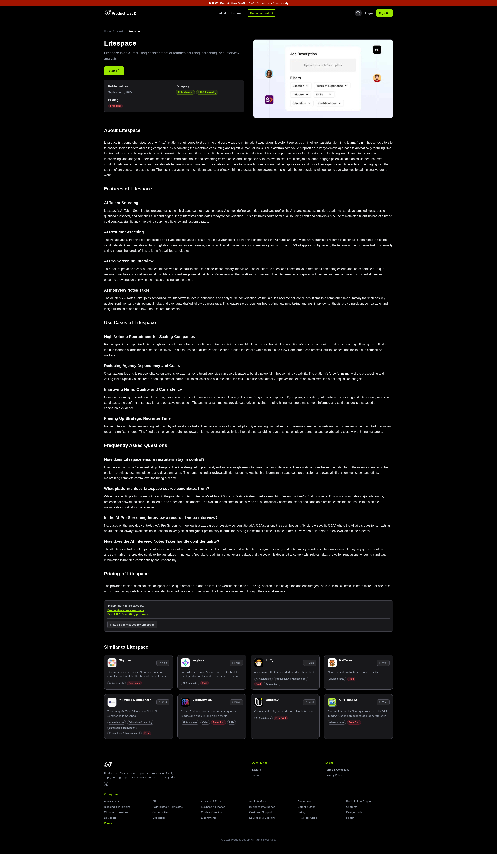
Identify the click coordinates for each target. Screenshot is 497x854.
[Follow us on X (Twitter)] (106, 784)
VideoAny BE (202, 699)
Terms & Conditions (337, 769)
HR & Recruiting (207, 92)
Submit (256, 775)
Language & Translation (122, 727)
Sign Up (384, 13)
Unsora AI (273, 699)
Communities (160, 812)
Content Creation (211, 812)
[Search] (358, 13)
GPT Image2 (348, 699)
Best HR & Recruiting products (127, 614)
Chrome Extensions (116, 812)
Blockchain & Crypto (358, 801)
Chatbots (351, 806)
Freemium (134, 683)
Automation (271, 684)
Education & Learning (140, 722)
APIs (231, 722)
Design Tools (354, 812)
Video (205, 722)
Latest (222, 13)
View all (109, 823)
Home (107, 31)
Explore (236, 13)
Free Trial (115, 106)
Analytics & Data (211, 801)
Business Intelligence (262, 806)
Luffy (269, 660)
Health (350, 817)
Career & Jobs (306, 806)
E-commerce (209, 817)
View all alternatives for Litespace (132, 624)
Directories (159, 817)
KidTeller (345, 660)
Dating (302, 812)
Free (146, 733)
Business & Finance (213, 806)
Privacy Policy (333, 775)
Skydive (125, 660)
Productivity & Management (290, 678)
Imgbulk (198, 660)
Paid (204, 683)
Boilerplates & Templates (167, 806)
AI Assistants (185, 92)
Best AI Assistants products (125, 610)
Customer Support (260, 812)
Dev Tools (110, 817)
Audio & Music (258, 801)
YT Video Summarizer (135, 699)
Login (369, 13)
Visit (112, 70)
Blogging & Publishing (117, 806)
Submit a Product (261, 13)
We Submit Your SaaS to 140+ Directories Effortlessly (251, 3)
